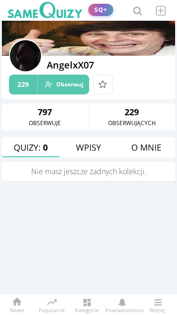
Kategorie (87, 309)
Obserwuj (50, 84)
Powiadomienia (122, 309)
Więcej (157, 309)
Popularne (52, 309)
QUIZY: (31, 147)
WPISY (88, 147)
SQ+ (100, 10)
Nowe (17, 309)
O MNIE (146, 147)
